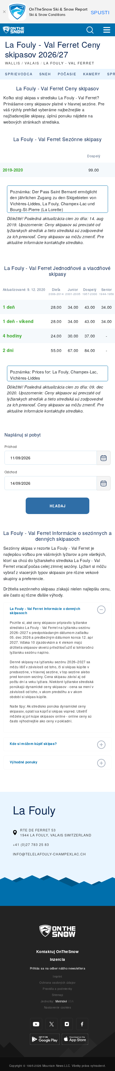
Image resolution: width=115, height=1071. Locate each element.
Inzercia (57, 959)
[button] (90, 30)
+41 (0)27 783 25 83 (31, 844)
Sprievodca (19, 73)
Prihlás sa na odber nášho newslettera (57, 968)
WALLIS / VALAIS (22, 63)
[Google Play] (45, 1038)
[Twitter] (51, 1024)
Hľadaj (58, 505)
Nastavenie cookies (57, 1007)
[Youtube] (36, 1024)
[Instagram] (67, 1024)
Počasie (67, 73)
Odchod (10, 471)
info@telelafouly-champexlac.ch (49, 854)
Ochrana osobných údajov (57, 982)
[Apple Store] (75, 1038)
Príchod (10, 446)
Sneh (45, 73)
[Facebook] (82, 1024)
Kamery (91, 73)
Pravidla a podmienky (57, 988)
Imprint (57, 976)
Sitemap (57, 995)
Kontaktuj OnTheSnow (57, 951)
